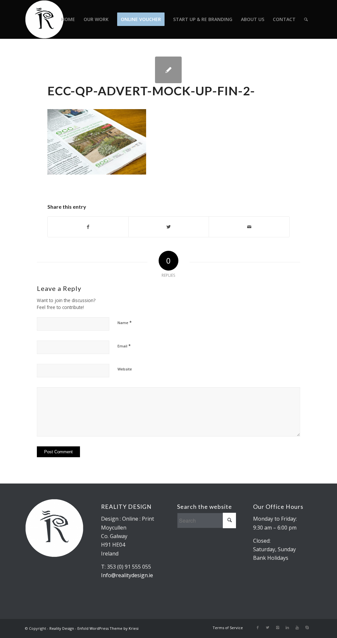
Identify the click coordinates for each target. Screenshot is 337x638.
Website (124, 368)
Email (124, 346)
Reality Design (61, 628)
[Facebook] (258, 627)
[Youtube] (297, 627)
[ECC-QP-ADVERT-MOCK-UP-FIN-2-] (168, 70)
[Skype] (307, 627)
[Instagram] (277, 627)
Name (124, 322)
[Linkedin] (287, 627)
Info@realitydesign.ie (127, 575)
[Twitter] (267, 627)
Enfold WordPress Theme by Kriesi (108, 628)
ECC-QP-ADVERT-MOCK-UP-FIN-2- (151, 90)
